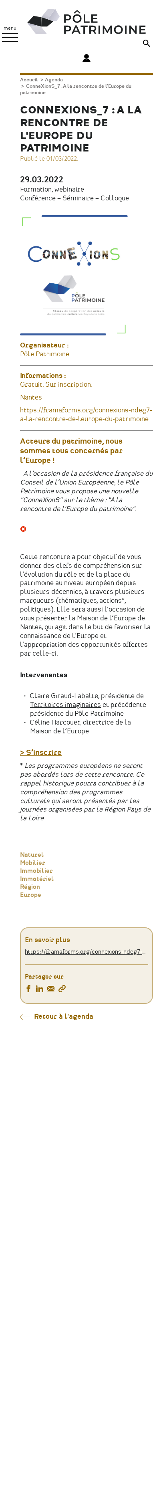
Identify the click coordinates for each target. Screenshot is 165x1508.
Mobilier (32, 863)
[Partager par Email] (50, 990)
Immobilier (36, 871)
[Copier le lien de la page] (62, 990)
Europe (30, 895)
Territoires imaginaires (65, 705)
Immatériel (37, 879)
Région (30, 887)
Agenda (54, 80)
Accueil (29, 80)
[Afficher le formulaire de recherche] (146, 44)
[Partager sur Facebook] (28, 990)
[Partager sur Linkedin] (39, 990)
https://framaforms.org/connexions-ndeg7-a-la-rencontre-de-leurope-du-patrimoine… (86, 952)
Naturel (32, 855)
